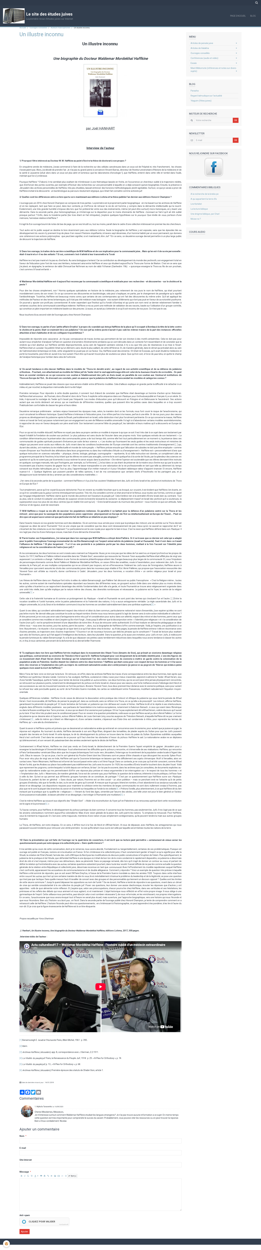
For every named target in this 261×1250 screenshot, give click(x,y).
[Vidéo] (59, 1176)
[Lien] (48, 1176)
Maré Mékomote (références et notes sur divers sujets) (213, 69)
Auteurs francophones (60, 28)
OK (235, 120)
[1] (31, 592)
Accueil (22, 28)
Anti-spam (24, 1215)
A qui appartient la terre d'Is (204, 199)
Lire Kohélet (196, 204)
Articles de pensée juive (202, 43)
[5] (121, 795)
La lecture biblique (199, 209)
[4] (117, 788)
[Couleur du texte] (36, 1176)
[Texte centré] (44, 1176)
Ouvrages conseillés (38, 28)
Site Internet (25, 1160)
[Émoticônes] (66, 1176)
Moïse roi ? (196, 219)
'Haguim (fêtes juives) (201, 100)
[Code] (62, 1176)
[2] (152, 604)
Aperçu (73, 1176)
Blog (253, 16)
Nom (21, 1136)
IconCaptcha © (63, 1224)
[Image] (55, 1176)
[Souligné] (28, 1176)
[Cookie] (6, 1243)
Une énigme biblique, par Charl (205, 214)
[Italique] (25, 1176)
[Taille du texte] (32, 1176)
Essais (194, 63)
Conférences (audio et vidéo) (204, 58)
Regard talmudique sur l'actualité (206, 95)
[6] (46, 804)
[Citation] (41, 1176)
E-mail (22, 1148)
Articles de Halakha (200, 48)
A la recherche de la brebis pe (205, 194)
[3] (32, 719)
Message (24, 1172)
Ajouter (24, 1231)
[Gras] (21, 1176)
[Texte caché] (51, 1176)
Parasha (195, 91)
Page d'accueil (238, 16)
